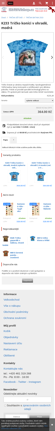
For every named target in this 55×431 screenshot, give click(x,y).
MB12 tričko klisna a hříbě (43, 239)
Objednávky (11, 337)
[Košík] (46, 3)
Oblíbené (9, 355)
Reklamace (10, 349)
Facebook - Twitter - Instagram (22, 381)
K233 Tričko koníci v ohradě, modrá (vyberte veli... (14, 165)
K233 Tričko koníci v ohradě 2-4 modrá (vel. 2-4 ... (40, 165)
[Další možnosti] (52, 3)
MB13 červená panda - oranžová (16, 255)
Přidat (39, 417)
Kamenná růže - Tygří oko (21, 207)
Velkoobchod (11, 299)
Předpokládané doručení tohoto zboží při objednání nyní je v (28, 125)
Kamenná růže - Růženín (47, 206)
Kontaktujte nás (13, 368)
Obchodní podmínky (16, 311)
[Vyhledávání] (40, 3)
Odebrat (16, 417)
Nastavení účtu (13, 343)
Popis (5, 140)
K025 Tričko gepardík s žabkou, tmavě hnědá (13, 241)
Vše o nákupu (12, 305)
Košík (7, 331)
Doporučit (27, 280)
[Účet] (34, 3)
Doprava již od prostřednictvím (29, 132)
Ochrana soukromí (15, 317)
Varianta (4, 100)
